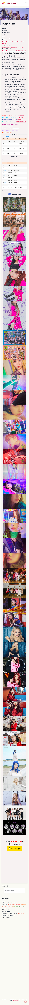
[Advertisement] (14, 866)
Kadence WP (15, 1000)
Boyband (12, 913)
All (2, 903)
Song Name (16, 163)
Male (9, 903)
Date (10, 163)
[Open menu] (25, 3)
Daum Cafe (16, 128)
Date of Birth (23, 138)
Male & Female (6, 917)
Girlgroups (4, 910)
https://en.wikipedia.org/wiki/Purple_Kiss (13, 47)
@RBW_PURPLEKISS (21, 122)
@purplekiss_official (7, 126)
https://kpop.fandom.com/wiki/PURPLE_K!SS (14, 51)
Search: (4, 160)
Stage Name (9, 138)
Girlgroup (6, 913)
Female (6, 903)
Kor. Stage (16, 138)
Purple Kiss (20, 117)
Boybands (11, 910)
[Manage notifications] (25, 1002)
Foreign (14, 903)
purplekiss (21, 115)
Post (4, 163)
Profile (4, 138)
